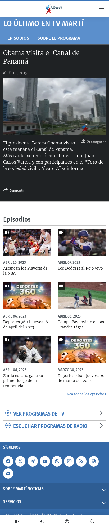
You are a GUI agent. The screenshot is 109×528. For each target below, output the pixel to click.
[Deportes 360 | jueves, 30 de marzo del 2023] (82, 349)
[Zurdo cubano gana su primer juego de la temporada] (27, 349)
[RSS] (81, 461)
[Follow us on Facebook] (8, 461)
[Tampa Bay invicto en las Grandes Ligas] (82, 295)
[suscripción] (8, 473)
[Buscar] (92, 521)
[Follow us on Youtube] (45, 461)
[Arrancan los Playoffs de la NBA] (27, 242)
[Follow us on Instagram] (69, 461)
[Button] (14, 191)
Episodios (18, 39)
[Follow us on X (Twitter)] (20, 461)
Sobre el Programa (59, 39)
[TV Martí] (17, 521)
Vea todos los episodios (86, 394)
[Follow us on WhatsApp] (57, 461)
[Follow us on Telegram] (33, 461)
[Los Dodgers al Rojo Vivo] (82, 242)
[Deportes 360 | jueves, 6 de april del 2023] (27, 295)
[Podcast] (67, 521)
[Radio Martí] (42, 521)
